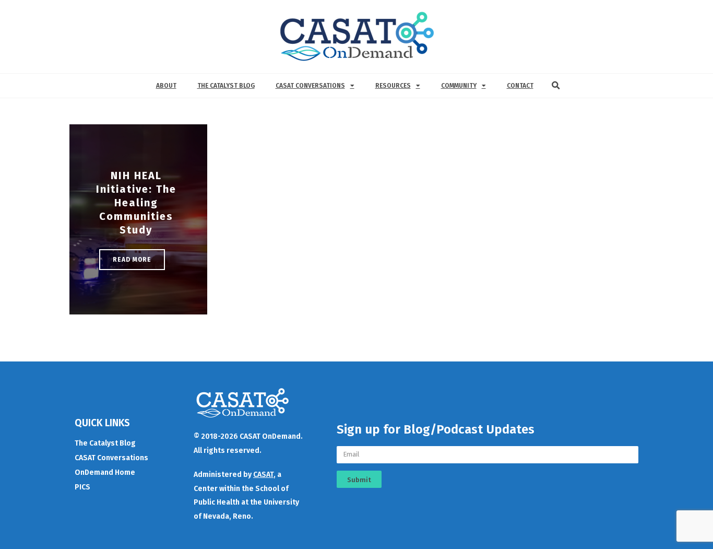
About (166, 85)
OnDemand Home (105, 472)
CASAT (263, 474)
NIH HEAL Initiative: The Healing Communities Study (136, 202)
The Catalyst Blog (226, 85)
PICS (82, 487)
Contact (520, 85)
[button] (556, 86)
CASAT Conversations (310, 85)
